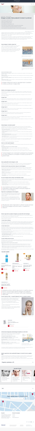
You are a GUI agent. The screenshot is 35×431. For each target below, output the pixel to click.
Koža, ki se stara (8, 16)
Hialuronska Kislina (13, 196)
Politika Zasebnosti (15, 417)
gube (8, 199)
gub (29, 34)
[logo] (2, 4)
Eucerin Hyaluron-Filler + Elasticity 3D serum (12, 230)
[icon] (23, 398)
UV (14, 181)
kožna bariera (9, 80)
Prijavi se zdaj (17, 1)
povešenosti (3, 35)
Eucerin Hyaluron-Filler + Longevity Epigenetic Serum (9, 298)
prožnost (2, 33)
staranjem (3, 126)
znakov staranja (10, 301)
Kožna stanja (3, 16)
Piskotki (13, 414)
